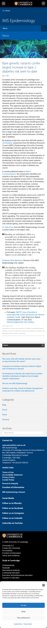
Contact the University (11, 548)
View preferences (23, 618)
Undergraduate (8, 565)
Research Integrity (10, 483)
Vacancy (5, 419)
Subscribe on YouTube (12, 523)
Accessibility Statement (12, 475)
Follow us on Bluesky (12, 503)
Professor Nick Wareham (12, 260)
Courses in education (11, 578)
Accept (23, 605)
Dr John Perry (7, 227)
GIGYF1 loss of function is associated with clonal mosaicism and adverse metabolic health (25, 314)
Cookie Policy (18, 624)
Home (7, 11)
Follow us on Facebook (12, 508)
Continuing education (11, 573)
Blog (4, 405)
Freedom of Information (13, 487)
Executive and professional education (17, 575)
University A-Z (8, 546)
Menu (5, 28)
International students (11, 570)
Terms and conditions (11, 556)
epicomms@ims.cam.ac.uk (13, 445)
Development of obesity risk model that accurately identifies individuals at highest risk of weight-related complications (22, 376)
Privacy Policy (28, 624)
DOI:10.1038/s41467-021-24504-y (20, 322)
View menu (3, 3)
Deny (24, 611)
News (11, 326)
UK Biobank (7, 143)
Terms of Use (8, 472)
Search (43, 3)
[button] (43, 585)
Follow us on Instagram (13, 513)
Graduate (6, 568)
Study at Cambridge (11, 560)
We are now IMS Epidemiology (14, 383)
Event (4, 410)
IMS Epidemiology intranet (13, 492)
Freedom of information (11, 553)
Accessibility (7, 551)
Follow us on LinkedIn (12, 518)
